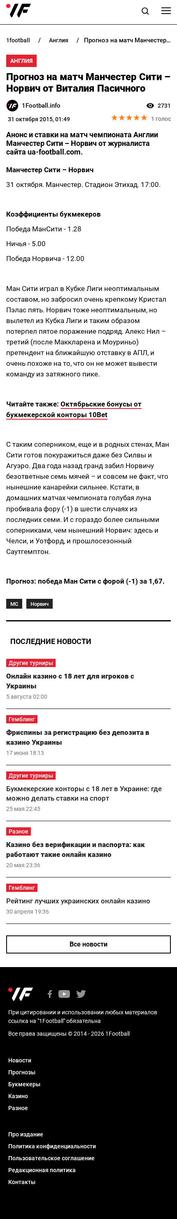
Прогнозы (21, 1072)
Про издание (25, 1134)
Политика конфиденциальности (52, 1146)
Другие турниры (31, 663)
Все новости (88, 944)
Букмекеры (24, 1084)
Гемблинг (22, 719)
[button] (145, 12)
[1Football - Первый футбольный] (18, 10)
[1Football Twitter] (81, 995)
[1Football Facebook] (49, 995)
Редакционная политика (42, 1170)
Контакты (21, 1182)
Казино (18, 1096)
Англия (21, 61)
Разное (18, 831)
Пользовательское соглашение (51, 1158)
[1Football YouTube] (64, 995)
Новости (19, 1060)
